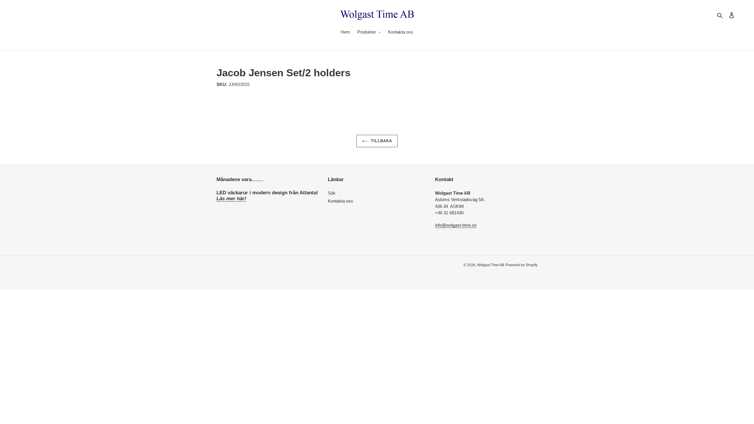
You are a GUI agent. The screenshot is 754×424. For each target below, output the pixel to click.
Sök (331, 193)
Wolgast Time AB (490, 265)
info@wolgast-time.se (456, 225)
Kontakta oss (340, 200)
